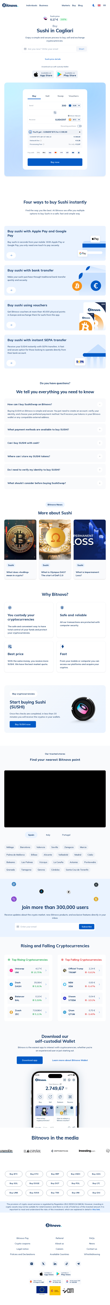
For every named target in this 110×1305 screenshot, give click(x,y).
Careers (59, 1249)
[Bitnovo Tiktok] (66, 1264)
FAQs (92, 1238)
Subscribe (87, 926)
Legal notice (22, 1249)
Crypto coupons (22, 1243)
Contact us (92, 1249)
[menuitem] (31, 5)
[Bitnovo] (10, 5)
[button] (99, 5)
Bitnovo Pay (22, 1238)
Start (81, 49)
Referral (59, 1238)
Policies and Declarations (22, 1254)
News (92, 1243)
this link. (96, 1209)
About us (59, 1243)
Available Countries (59, 1254)
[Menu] (104, 5)
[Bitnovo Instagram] (31, 1264)
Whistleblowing (92, 1254)
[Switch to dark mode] (94, 5)
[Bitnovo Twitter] (43, 1264)
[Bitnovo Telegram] (78, 1264)
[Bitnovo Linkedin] (55, 1264)
